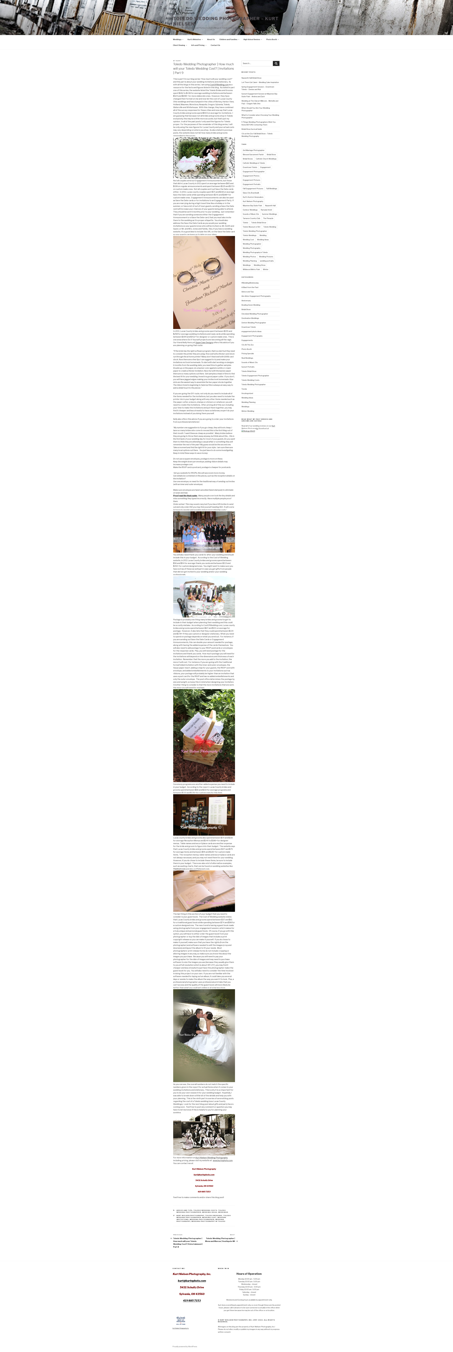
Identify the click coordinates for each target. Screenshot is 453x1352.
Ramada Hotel (266, 210)
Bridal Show (271, 155)
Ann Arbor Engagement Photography (256, 296)
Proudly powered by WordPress (184, 1347)
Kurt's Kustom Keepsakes (253, 197)
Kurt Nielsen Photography (190, 1215)
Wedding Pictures (266, 257)
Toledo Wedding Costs (205, 1210)
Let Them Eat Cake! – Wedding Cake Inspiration (260, 82)
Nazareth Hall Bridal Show (251, 78)
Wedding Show (259, 265)
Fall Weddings (271, 189)
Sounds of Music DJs (251, 214)
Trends (244, 389)
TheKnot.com (179, 869)
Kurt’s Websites (194, 39)
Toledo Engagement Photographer (255, 376)
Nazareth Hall (270, 206)
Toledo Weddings (249, 235)
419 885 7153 (192, 1300)
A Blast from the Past (249, 287)
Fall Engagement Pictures (253, 189)
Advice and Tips (184, 1210)
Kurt (178, 61)
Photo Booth (271, 39)
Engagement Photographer (254, 172)
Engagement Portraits (251, 184)
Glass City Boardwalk (251, 193)
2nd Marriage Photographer (253, 150)
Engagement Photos (251, 176)
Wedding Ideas (209, 1212)
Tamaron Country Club (251, 218)
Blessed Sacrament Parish (253, 155)
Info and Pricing (198, 45)
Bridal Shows (248, 159)
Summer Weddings (269, 214)
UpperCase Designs (204, 342)
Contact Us (215, 45)
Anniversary (246, 301)
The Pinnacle (268, 218)
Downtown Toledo (250, 167)
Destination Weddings (250, 318)
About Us (211, 39)
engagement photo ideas (251, 331)
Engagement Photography (251, 336)
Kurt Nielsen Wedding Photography (211, 1158)
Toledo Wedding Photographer (255, 231)
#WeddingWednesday (250, 283)
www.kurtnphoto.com (223, 1160)
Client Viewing (179, 45)
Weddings (177, 39)
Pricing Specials (247, 354)
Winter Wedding (247, 411)
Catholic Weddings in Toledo (254, 163)
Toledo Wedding (213, 1215)
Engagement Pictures (251, 180)
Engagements (247, 340)
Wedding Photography (251, 248)
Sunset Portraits (247, 367)
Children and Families (228, 39)
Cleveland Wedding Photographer (254, 314)
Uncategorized (247, 393)
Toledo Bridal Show (258, 223)
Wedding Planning (250, 261)
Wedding (263, 235)
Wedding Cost (209, 1217)
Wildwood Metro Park (251, 269)
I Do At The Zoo (247, 345)
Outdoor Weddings (250, 210)
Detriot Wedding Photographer (253, 323)
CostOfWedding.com (219, 85)
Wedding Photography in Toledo (208, 1221)
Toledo (245, 223)
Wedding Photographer (202, 1219)
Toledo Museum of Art (251, 227)
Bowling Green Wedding (250, 305)
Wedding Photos (249, 257)
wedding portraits (267, 261)
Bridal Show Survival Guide (251, 129)
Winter (265, 269)
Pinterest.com (202, 869)
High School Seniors (251, 39)
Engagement (265, 167)
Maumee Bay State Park (252, 206)
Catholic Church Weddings (266, 159)
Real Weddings (247, 358)
